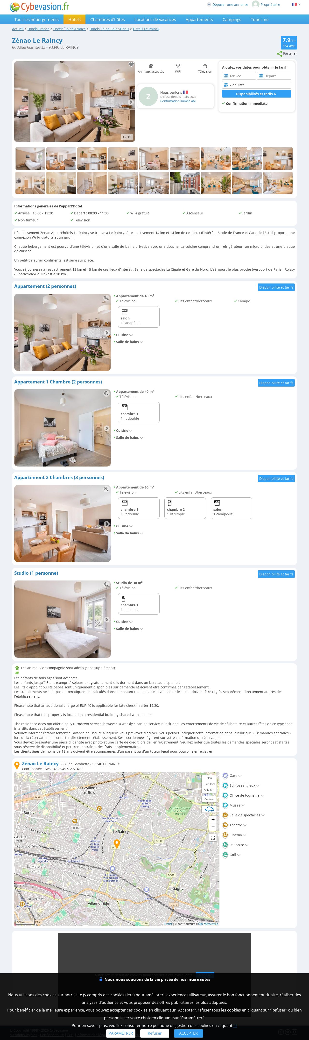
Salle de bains (127, 342)
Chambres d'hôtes (107, 19)
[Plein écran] (213, 837)
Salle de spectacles (244, 815)
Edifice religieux (242, 785)
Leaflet (168, 924)
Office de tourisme (244, 795)
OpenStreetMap (208, 924)
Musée (234, 805)
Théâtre (235, 825)
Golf (232, 854)
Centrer (209, 799)
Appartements (199, 19)
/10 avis (288, 42)
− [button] (213, 827)
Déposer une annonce (230, 4)
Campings (232, 19)
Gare (233, 775)
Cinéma (235, 835)
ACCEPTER (188, 1033)
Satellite (209, 790)
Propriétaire (270, 4)
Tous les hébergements (36, 19)
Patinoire (236, 844)
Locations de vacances (155, 19)
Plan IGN (209, 784)
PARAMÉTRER (121, 1033)
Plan (209, 778)
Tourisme (260, 19)
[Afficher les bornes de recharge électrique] (209, 809)
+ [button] (213, 819)
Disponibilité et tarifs (276, 287)
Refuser (155, 1033)
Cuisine (122, 335)
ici (235, 1025)
